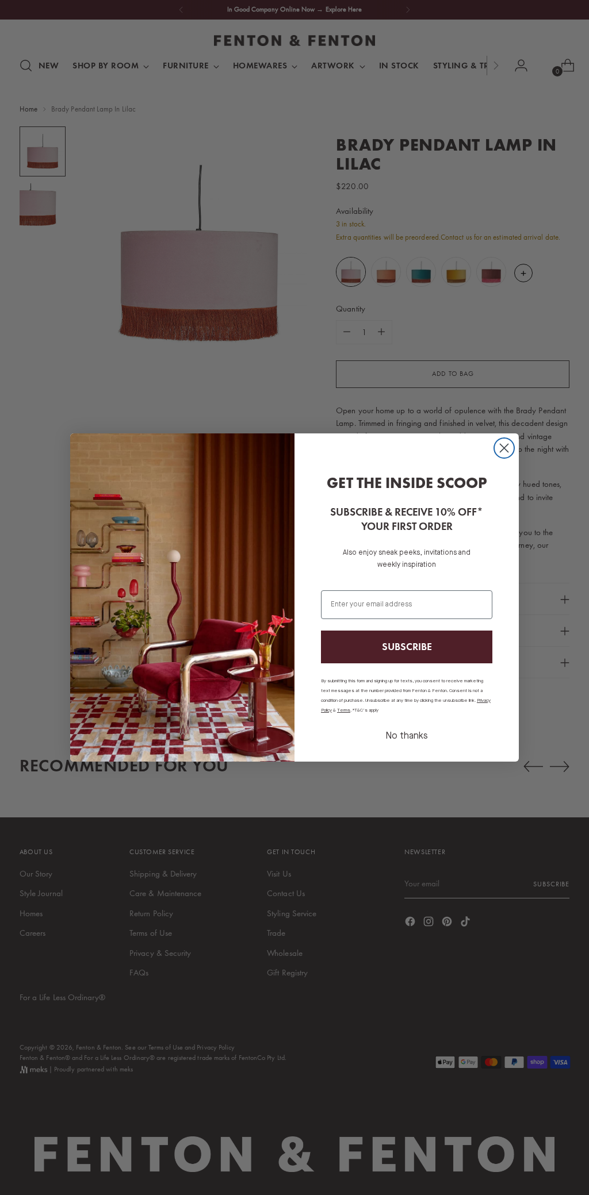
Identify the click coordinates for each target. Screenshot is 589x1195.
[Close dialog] (504, 448)
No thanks (406, 736)
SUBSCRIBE (407, 646)
